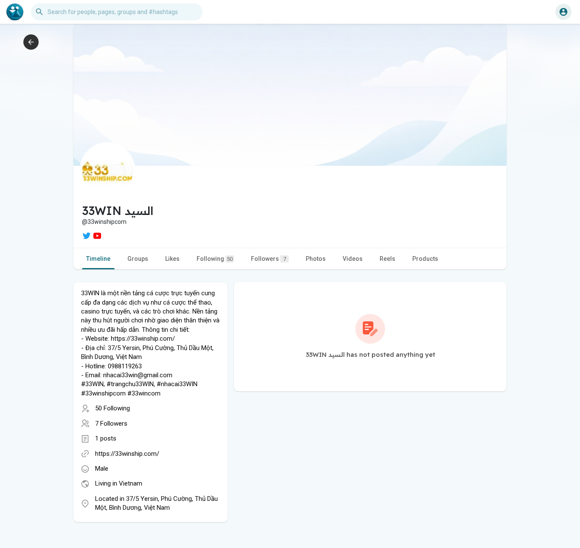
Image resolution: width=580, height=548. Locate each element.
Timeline (98, 258)
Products (425, 258)
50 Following (112, 408)
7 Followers (111, 423)
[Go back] (31, 42)
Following (215, 258)
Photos (316, 258)
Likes (172, 258)
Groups (137, 258)
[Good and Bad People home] (14, 11)
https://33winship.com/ (127, 454)
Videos (353, 258)
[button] (563, 12)
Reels (387, 258)
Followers (268, 258)
